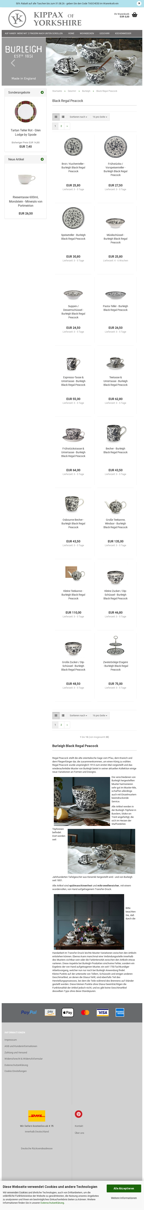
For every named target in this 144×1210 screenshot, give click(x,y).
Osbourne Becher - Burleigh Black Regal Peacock (73, 523)
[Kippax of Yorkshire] (48, 18)
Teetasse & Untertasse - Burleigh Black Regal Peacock (116, 381)
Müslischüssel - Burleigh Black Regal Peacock (115, 238)
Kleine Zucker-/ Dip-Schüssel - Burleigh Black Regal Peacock (116, 594)
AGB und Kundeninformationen (20, 1046)
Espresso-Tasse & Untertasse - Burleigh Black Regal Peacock (73, 381)
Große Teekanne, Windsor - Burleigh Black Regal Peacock (116, 523)
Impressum (10, 1039)
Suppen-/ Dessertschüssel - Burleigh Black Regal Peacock (73, 312)
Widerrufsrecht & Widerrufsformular (23, 1058)
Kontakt (79, 1126)
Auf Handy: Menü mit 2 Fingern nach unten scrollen (34, 33)
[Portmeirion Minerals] (26, 178)
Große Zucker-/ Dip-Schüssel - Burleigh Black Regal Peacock (73, 666)
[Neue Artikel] (42, 159)
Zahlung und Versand (15, 1052)
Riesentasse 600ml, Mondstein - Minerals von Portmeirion (25, 201)
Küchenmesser (123, 33)
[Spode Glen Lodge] (26, 111)
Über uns (79, 1132)
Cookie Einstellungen (15, 1071)
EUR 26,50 (26, 213)
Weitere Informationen (124, 1198)
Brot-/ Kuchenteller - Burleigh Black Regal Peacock (73, 167)
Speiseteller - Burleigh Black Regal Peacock (73, 236)
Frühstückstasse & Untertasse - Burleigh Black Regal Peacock (73, 452)
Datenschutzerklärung (52, 1202)
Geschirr (105, 33)
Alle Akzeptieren (124, 1188)
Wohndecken (87, 33)
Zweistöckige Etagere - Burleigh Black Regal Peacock (115, 666)
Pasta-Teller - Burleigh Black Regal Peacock (115, 308)
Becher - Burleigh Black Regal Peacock (116, 450)
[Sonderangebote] (42, 92)
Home (71, 33)
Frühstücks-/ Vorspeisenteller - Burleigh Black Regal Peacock (115, 169)
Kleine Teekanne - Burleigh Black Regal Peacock (73, 594)
